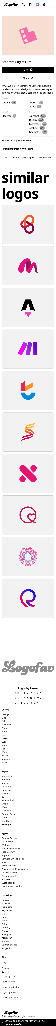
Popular (5, 968)
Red (3, 748)
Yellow (5, 755)
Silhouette (6, 810)
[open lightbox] (28, 35)
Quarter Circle (8, 814)
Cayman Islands (9, 944)
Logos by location (10, 997)
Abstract (6, 793)
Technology (7, 841)
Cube (4, 817)
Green (5, 738)
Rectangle (6, 824)
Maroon (5, 745)
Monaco (5, 941)
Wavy (4, 807)
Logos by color (9, 976)
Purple (5, 731)
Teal (4, 735)
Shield (5, 803)
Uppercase (7, 790)
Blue (4, 717)
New (4, 962)
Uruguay (6, 927)
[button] (37, 4)
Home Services (9, 865)
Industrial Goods (10, 872)
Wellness (6, 845)
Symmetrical (8, 800)
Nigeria (5, 900)
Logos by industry (10, 987)
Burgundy (6, 724)
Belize (4, 920)
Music (4, 862)
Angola (5, 931)
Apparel (5, 855)
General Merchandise (12, 886)
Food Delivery (8, 851)
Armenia (6, 903)
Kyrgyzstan (7, 948)
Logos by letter (9, 992)
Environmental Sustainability (15, 869)
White (4, 752)
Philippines (7, 934)
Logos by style (8, 981)
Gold (4, 721)
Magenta (6, 759)
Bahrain (5, 924)
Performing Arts (9, 876)
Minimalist (7, 776)
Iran (4, 917)
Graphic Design (9, 838)
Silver (4, 762)
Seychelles (7, 910)
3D (3, 796)
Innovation (7, 786)
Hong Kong (7, 907)
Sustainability (8, 882)
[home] (11, 4)
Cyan (4, 741)
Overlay (5, 821)
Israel (4, 913)
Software (6, 879)
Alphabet (6, 779)
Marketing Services (11, 848)
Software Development (13, 858)
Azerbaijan (7, 937)
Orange (5, 714)
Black (4, 728)
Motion (5, 783)
